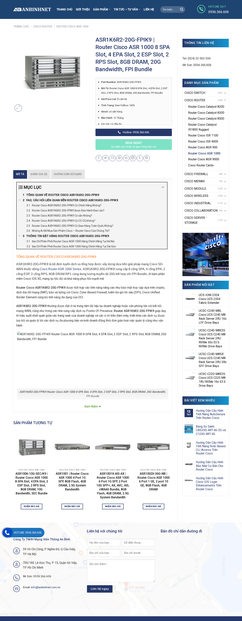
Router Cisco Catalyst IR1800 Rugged (202, 127)
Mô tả (20, 174)
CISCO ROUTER (42, 26)
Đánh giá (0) (39, 174)
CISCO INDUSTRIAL (198, 203)
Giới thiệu (83, 9)
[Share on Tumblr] (140, 158)
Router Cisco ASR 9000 (203, 159)
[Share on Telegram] (146, 158)
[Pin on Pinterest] (119, 158)
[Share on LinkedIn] (133, 158)
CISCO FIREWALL (196, 174)
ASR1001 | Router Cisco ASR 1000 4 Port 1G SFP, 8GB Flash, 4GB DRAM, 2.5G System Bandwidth (72, 481)
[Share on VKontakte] (126, 158)
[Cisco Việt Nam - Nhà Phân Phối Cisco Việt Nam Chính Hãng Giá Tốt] (32, 9)
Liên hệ (149, 9)
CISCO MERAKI (195, 181)
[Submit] (181, 9)
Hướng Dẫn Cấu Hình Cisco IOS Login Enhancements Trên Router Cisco (209, 483)
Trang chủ (64, 9)
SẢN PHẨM (100, 9)
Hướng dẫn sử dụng (68, 174)
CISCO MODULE (195, 188)
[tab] (20, 174)
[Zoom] (18, 108)
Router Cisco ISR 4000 (203, 141)
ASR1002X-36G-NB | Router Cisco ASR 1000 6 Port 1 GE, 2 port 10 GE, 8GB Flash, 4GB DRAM (153, 481)
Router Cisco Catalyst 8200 (206, 106)
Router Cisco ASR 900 (202, 147)
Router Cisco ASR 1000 (72, 26)
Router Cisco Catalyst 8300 (206, 113)
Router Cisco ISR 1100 (203, 135)
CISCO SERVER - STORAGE (196, 220)
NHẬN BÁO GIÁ (31, 506)
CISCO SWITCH (195, 93)
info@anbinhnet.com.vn (45, 587)
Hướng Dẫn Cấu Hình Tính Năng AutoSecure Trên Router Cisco (210, 414)
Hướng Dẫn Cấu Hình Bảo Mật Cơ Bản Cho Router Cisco (209, 465)
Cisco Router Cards (201, 165)
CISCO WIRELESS (196, 196)
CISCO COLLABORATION (201, 210)
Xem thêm (91, 406)
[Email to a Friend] (112, 158)
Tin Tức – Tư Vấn (126, 9)
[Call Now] (7, 532)
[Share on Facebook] (99, 158)
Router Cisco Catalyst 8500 (206, 118)
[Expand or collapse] (163, 187)
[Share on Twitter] (105, 158)
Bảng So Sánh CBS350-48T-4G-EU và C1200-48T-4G (211, 430)
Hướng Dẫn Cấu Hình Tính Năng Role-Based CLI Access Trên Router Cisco (211, 448)
